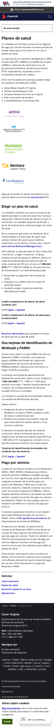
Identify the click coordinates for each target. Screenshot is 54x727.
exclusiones (36, 197)
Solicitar (7, 576)
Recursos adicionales (13, 333)
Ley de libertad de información (14, 697)
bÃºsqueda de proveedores (32, 518)
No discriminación (11, 649)
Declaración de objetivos (14, 652)
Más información (11, 708)
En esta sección (12, 28)
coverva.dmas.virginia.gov (20, 630)
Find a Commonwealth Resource (29, 9)
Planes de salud (10, 585)
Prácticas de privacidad (11, 686)
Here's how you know (35, 4)
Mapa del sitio (7, 691)
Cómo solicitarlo (10, 581)
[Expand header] (50, 17)
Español (21, 309)
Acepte (7, 721)
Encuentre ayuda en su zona (16, 589)
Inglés (11, 309)
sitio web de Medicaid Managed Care (22, 246)
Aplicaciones (8, 593)
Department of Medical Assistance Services (32, 2)
